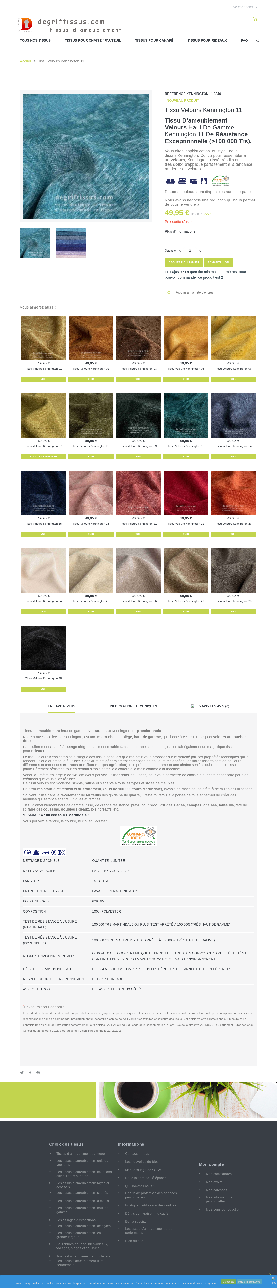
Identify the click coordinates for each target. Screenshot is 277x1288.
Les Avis (219, 706)
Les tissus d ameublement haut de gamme (82, 1210)
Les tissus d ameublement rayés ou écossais (83, 1185)
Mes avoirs (214, 1182)
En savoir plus (61, 706)
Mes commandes (219, 1174)
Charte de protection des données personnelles (151, 1195)
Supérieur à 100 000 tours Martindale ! (56, 815)
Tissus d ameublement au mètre (80, 1153)
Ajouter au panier (43, 456)
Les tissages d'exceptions (76, 1220)
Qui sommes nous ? (140, 1186)
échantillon (218, 262)
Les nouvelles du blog (142, 1161)
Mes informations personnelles (219, 1199)
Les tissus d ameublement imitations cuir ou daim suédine (84, 1174)
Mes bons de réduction (223, 1209)
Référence (175, 94)
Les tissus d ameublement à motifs (82, 1201)
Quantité (170, 250)
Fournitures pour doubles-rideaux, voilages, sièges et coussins (82, 1246)
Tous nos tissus (35, 40)
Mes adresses (216, 1190)
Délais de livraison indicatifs (146, 1213)
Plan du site (134, 1241)
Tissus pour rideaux (207, 40)
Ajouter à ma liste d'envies (195, 292)
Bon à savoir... (136, 1221)
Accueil (26, 61)
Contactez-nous (137, 1153)
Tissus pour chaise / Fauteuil (93, 40)
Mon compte (211, 1164)
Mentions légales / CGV (143, 1170)
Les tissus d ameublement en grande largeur (78, 1235)
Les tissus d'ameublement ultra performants (80, 1263)
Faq (244, 40)
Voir (44, 379)
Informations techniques (133, 706)
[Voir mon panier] (255, 19)
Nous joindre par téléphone (146, 1178)
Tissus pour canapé (154, 40)
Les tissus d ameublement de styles (83, 1226)
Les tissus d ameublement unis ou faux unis (82, 1163)
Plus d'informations (249, 1281)
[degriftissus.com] (71, 25)
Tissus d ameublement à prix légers (83, 1256)
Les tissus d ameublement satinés (82, 1192)
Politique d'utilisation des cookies (150, 1205)
